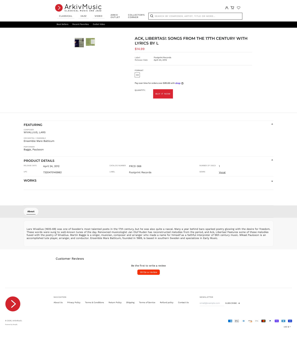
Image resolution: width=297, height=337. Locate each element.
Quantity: (140, 90)
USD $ (286, 327)
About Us (58, 302)
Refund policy (166, 302)
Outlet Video (99, 24)
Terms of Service (147, 302)
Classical (65, 16)
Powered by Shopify (11, 324)
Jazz (83, 16)
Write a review (148, 272)
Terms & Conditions (94, 302)
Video (99, 16)
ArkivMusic (17, 321)
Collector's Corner (136, 16)
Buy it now (163, 93)
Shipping (130, 302)
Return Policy (115, 302)
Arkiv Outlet (115, 16)
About (31, 211)
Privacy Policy (73, 302)
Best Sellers (62, 24)
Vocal (222, 172)
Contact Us (183, 302)
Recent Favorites (80, 24)
